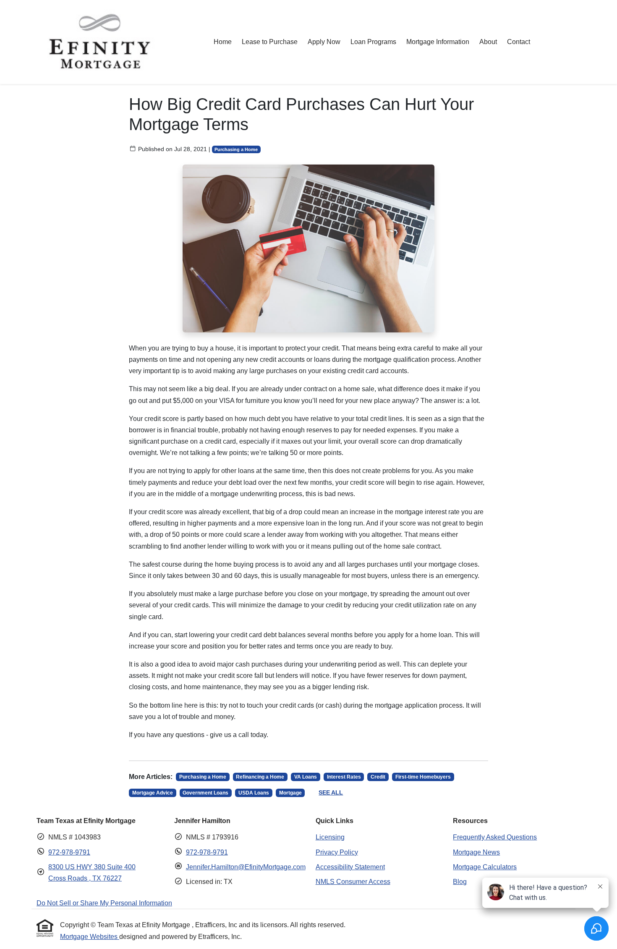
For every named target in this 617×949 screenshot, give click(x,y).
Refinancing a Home (260, 777)
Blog (460, 881)
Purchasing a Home (236, 149)
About (488, 41)
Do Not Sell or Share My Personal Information (104, 903)
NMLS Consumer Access (353, 881)
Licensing (330, 837)
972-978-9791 (69, 852)
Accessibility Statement (350, 867)
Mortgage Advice (152, 793)
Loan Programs (373, 41)
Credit (378, 777)
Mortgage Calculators (485, 867)
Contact (518, 41)
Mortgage (290, 793)
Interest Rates (344, 777)
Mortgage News (476, 852)
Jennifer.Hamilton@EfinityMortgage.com (246, 867)
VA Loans (305, 777)
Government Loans (205, 793)
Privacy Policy (337, 852)
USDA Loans (253, 793)
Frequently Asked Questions (495, 837)
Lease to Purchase (270, 41)
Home (223, 41)
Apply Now (324, 41)
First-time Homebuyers (423, 777)
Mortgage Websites (89, 936)
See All (331, 792)
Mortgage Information (437, 41)
